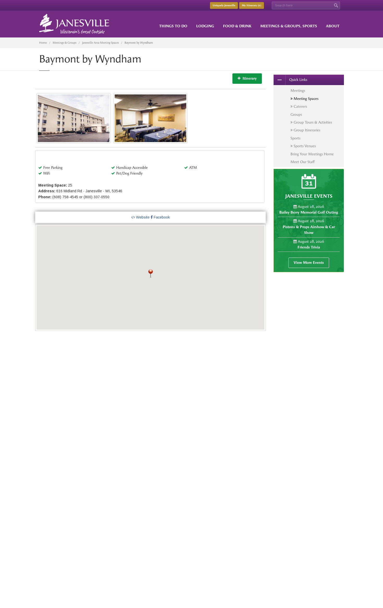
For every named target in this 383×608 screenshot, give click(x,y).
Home (43, 42)
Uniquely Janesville (224, 5)
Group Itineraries (306, 130)
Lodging (205, 26)
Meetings (298, 90)
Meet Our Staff (302, 162)
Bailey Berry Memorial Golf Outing (308, 212)
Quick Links (298, 80)
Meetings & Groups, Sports (288, 26)
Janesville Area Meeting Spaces (100, 42)
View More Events (309, 262)
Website (142, 217)
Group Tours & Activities (312, 122)
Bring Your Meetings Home (312, 154)
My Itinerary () (251, 5)
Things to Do (173, 26)
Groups (296, 114)
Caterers (300, 106)
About (332, 26)
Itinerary (248, 78)
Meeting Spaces (305, 99)
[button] (150, 273)
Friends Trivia (309, 247)
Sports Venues (304, 146)
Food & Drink (237, 26)
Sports (295, 138)
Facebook (161, 217)
